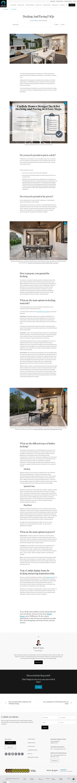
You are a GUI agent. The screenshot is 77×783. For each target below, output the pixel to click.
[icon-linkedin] (19, 754)
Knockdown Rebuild (30, 5)
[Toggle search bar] (66, 5)
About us (30, 753)
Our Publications (41, 779)
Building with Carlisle (33, 757)
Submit (45, 727)
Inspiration (62, 5)
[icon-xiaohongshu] (22, 754)
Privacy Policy (25, 779)
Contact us (72, 5)
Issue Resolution (54, 779)
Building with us (55, 5)
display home (50, 577)
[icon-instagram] (9, 754)
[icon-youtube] (12, 754)
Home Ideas (13, 9)
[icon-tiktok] (16, 754)
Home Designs (13, 5)
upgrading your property (43, 311)
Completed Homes (46, 5)
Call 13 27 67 (10, 747)
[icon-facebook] (6, 754)
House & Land (38, 5)
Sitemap (68, 778)
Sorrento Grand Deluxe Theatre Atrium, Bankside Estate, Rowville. (48, 429)
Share (56, 24)
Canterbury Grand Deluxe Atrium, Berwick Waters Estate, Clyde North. (43, 263)
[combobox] (6, 782)
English (5, 782)
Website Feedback (61, 779)
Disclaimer (48, 778)
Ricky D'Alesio (34, 20)
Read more (38, 662)
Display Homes (21, 5)
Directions (55, 760)
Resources (5, 9)
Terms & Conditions (32, 779)
